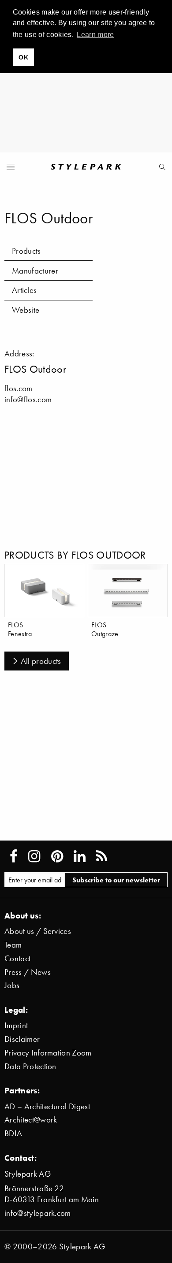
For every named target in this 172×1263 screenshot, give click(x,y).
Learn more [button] (95, 34)
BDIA (13, 1133)
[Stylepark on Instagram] (34, 856)
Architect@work (30, 1120)
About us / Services (37, 931)
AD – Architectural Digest (47, 1106)
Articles (24, 290)
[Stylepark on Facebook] (13, 856)
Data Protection (30, 1066)
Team (13, 945)
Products (26, 251)
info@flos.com (28, 399)
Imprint (16, 1025)
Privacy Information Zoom (48, 1053)
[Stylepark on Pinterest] (57, 856)
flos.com (18, 388)
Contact (17, 958)
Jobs (11, 985)
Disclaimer (22, 1039)
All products (41, 661)
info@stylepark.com (37, 1213)
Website (25, 310)
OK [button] (23, 57)
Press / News (27, 972)
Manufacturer (35, 271)
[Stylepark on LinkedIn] (79, 856)
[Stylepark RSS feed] (101, 856)
